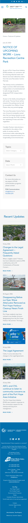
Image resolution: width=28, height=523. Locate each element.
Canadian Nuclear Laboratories (15, 497)
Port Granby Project (15, 491)
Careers (15, 503)
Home (5, 36)
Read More (7, 271)
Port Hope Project (15, 489)
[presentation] (14, 233)
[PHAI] (14, 7)
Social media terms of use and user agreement (15, 499)
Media (15, 495)
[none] (22, 1)
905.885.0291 (9, 193)
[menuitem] (22, 1)
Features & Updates (14, 36)
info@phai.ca (9, 191)
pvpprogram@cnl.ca (14, 481)
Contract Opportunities (15, 505)
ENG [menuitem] (22, 1)
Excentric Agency (17, 515)
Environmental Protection (14, 493)
